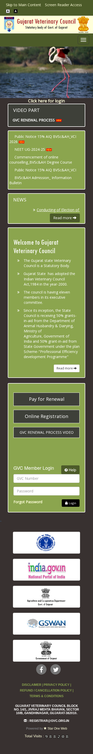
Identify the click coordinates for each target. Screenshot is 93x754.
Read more (63, 217)
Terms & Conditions (46, 696)
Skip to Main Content (23, 4)
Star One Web (57, 728)
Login (72, 503)
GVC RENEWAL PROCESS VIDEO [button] (47, 432)
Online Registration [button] (46, 416)
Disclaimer (31, 685)
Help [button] (72, 469)
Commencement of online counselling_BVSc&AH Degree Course (40, 160)
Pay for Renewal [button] (46, 399)
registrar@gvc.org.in (49, 721)
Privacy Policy (56, 685)
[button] (7, 72)
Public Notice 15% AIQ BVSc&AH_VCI (45, 169)
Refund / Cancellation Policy (46, 690)
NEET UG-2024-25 (29, 149)
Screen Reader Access (63, 4)
